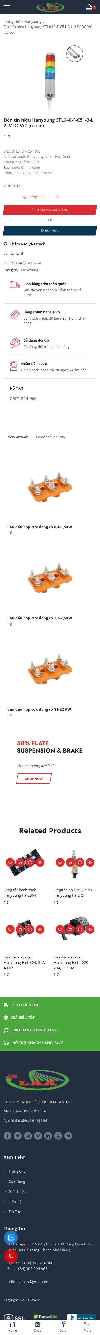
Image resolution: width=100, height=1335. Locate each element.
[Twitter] (18, 1136)
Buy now (52, 230)
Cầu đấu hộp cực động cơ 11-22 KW (39, 709)
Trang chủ (12, 21)
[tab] (18, 437)
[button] (34, 778)
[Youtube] (58, 1136)
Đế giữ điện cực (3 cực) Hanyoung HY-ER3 (73, 893)
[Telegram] (68, 1136)
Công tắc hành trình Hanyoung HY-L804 (20, 893)
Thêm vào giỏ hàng (52, 210)
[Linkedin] (48, 1136)
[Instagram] (28, 1136)
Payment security (50, 437)
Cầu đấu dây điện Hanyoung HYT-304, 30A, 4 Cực (25, 962)
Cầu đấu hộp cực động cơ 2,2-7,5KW (39, 617)
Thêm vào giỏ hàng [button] (20, 862)
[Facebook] (7, 1136)
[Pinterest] (38, 1136)
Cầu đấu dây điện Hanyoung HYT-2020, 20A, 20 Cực (71, 962)
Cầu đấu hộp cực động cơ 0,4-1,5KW (39, 526)
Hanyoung (33, 21)
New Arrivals (18, 437)
